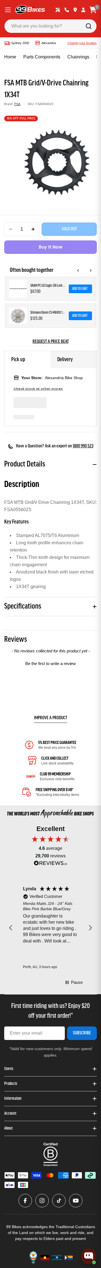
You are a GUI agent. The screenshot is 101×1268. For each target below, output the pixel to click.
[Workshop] (58, 10)
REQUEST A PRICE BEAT (51, 341)
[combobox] (50, 26)
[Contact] (67, 10)
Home (10, 56)
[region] (50, 928)
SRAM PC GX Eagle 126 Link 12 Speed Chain (47, 286)
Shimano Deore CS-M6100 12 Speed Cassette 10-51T (47, 313)
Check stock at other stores (38, 388)
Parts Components (41, 56)
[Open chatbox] (89, 1256)
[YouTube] (75, 1200)
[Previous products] (78, 270)
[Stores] (75, 10)
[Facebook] (25, 1200)
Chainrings (78, 56)
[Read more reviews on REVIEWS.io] (50, 864)
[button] (50, 662)
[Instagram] (42, 1200)
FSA (17, 104)
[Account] (83, 10)
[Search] (88, 26)
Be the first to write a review (50, 663)
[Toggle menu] (7, 9)
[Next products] (90, 270)
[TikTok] (59, 1200)
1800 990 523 (83, 446)
